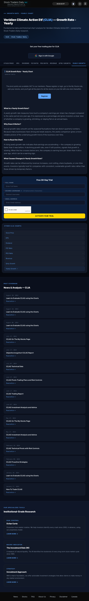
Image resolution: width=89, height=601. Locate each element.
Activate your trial (44, 216)
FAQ (33, 597)
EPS (17, 63)
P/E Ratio (34, 63)
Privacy (53, 597)
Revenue (53, 63)
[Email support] (80, 4)
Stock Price (9, 63)
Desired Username (23, 191)
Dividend (25, 63)
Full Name (9, 182)
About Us (42, 597)
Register (44, 96)
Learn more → (12, 534)
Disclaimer (63, 597)
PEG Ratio (44, 63)
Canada (74, 597)
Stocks (24, 597)
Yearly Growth (79, 63)
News (15, 597)
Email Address (10, 199)
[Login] (73, 4)
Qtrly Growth (65, 63)
